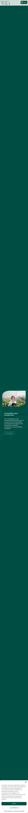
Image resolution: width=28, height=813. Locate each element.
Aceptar (14, 803)
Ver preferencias (14, 807)
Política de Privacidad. (19, 811)
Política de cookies (8, 811)
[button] (26, 782)
